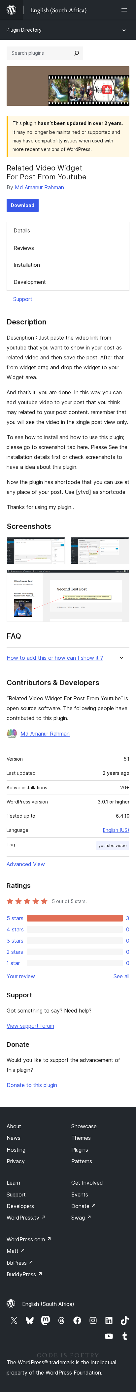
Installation (27, 264)
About (14, 1126)
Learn (13, 1182)
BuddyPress (25, 1274)
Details (22, 230)
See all (121, 976)
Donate (83, 1206)
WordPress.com (29, 1239)
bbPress (20, 1262)
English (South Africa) (48, 1304)
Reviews (24, 248)
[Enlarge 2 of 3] (120, 546)
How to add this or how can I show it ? (55, 658)
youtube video (112, 845)
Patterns (81, 1161)
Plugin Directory (24, 30)
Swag (81, 1217)
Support (22, 299)
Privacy (16, 1161)
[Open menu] (125, 10)
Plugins (79, 1149)
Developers (20, 1206)
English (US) (116, 830)
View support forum (30, 1025)
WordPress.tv (26, 1217)
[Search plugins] (76, 53)
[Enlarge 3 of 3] (120, 578)
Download (22, 205)
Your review (21, 976)
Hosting (16, 1149)
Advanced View (26, 864)
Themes (81, 1138)
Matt (16, 1251)
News (13, 1138)
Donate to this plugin (32, 1085)
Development (30, 282)
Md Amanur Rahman (39, 187)
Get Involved (87, 1182)
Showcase (84, 1126)
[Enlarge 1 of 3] (56, 546)
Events (79, 1194)
